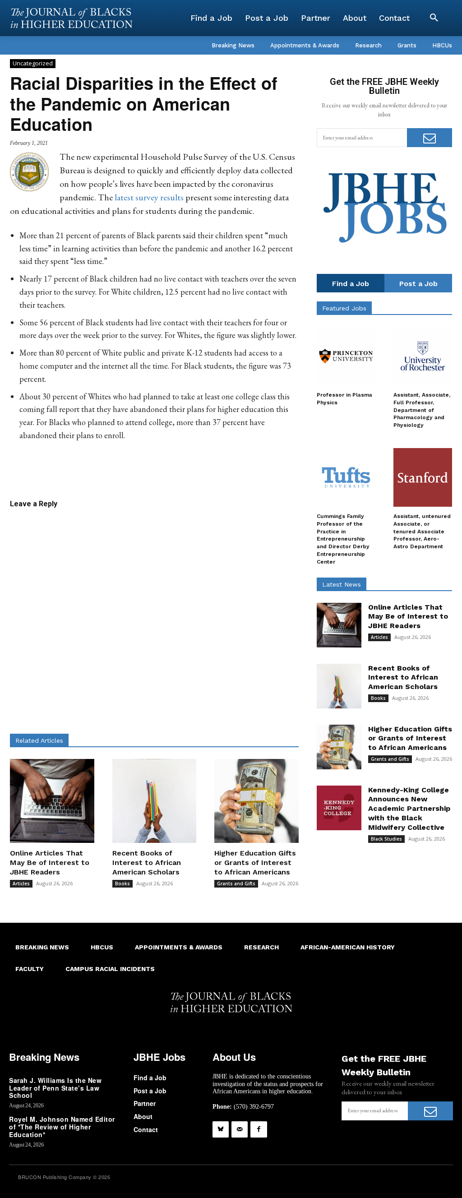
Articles (21, 883)
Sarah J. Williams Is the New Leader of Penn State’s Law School (55, 1088)
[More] (241, 470)
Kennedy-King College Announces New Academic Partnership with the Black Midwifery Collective (409, 809)
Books (122, 883)
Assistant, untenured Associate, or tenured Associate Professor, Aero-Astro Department (422, 531)
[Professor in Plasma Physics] (346, 356)
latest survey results (149, 197)
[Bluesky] (221, 1129)
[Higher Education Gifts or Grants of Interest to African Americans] (256, 801)
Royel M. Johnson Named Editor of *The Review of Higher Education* (62, 1127)
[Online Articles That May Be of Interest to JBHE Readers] (52, 801)
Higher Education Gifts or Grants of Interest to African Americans (255, 862)
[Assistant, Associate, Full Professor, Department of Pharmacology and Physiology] (422, 356)
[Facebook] (258, 1129)
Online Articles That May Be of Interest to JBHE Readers (49, 862)
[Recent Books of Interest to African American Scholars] (154, 801)
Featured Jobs (344, 308)
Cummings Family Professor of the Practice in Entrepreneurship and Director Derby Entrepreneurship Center (343, 539)
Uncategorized (33, 63)
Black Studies (386, 839)
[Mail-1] (239, 1129)
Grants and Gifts (236, 883)
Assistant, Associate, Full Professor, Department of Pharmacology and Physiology (421, 410)
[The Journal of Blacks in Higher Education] (71, 18)
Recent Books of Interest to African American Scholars (146, 862)
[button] (434, 18)
